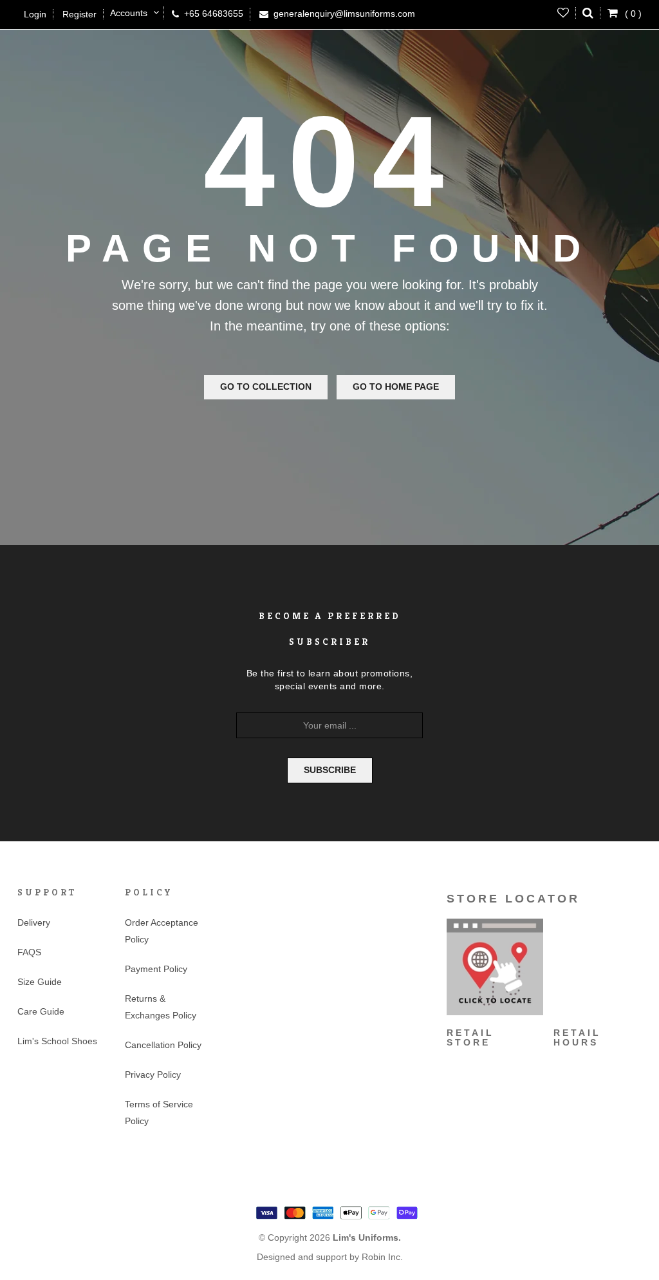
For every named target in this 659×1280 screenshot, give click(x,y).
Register (79, 14)
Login (35, 14)
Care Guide (40, 1011)
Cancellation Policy (163, 1045)
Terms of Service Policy (159, 1112)
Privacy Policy (153, 1074)
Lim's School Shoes (57, 1041)
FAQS (29, 952)
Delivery (33, 922)
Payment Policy (156, 969)
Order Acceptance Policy (161, 930)
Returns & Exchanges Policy (160, 1006)
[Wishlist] (563, 13)
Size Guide (39, 982)
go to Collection (265, 386)
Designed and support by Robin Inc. (330, 1257)
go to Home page (396, 386)
